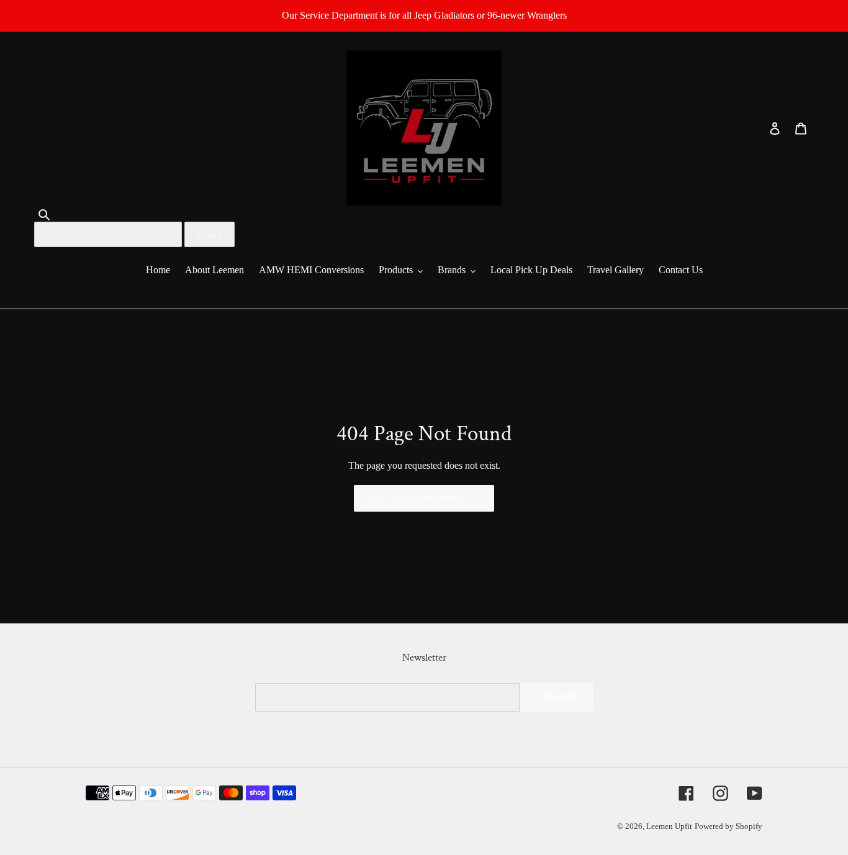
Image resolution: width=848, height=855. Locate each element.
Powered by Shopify (728, 826)
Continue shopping (414, 498)
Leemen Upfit (669, 826)
